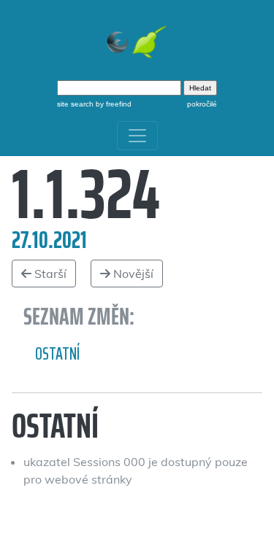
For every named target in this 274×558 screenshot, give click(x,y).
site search (75, 104)
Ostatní (57, 354)
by (113, 104)
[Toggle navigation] (137, 135)
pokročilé (202, 104)
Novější (131, 273)
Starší (48, 273)
